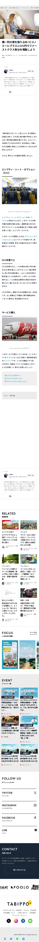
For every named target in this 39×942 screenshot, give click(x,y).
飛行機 (12, 396)
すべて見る (33, 632)
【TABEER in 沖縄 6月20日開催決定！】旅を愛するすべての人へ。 (10, 730)
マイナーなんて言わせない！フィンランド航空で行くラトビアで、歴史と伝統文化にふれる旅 (28, 540)
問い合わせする (19, 870)
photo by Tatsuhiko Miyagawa (19, 211)
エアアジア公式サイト (13, 376)
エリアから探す (8, 532)
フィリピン (6, 566)
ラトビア (23, 532)
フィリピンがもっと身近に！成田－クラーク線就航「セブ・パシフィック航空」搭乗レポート (28, 574)
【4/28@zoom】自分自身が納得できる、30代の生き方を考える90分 (10, 758)
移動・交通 (24, 600)
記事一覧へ (31, 71)
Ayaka (11, 70)
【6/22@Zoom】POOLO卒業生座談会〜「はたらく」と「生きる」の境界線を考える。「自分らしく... (10, 705)
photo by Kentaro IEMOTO (19, 348)
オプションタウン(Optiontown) (16, 381)
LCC (6, 396)
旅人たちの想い (8, 600)
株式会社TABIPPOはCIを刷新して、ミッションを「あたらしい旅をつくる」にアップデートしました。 (9, 609)
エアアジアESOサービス (14, 378)
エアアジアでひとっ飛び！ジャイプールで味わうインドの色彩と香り (9, 539)
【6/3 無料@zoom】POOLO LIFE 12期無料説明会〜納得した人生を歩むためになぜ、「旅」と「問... (28, 733)
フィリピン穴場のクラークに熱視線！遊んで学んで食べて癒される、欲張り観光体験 (10, 574)
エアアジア (8, 361)
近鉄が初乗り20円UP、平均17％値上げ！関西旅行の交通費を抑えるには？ (28, 607)
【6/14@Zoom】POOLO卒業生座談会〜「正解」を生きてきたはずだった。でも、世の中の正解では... (29, 705)
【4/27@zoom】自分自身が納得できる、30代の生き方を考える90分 (29, 758)
